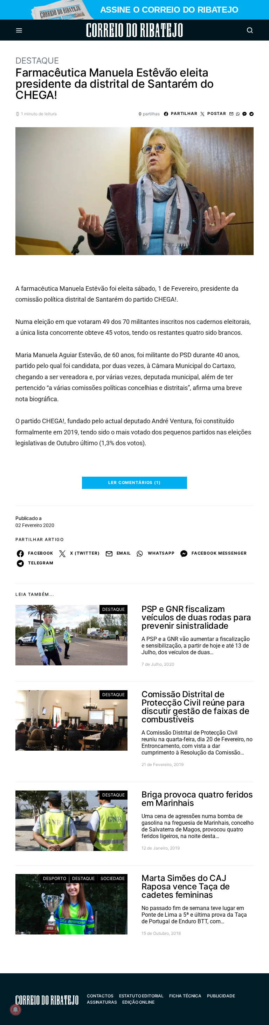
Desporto (54, 878)
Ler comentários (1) (134, 482)
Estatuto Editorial (141, 995)
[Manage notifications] (15, 1009)
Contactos (100, 995)
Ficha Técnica (185, 995)
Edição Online (138, 1002)
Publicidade (221, 995)
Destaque (37, 61)
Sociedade (113, 878)
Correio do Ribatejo (117, 30)
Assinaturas (102, 1002)
